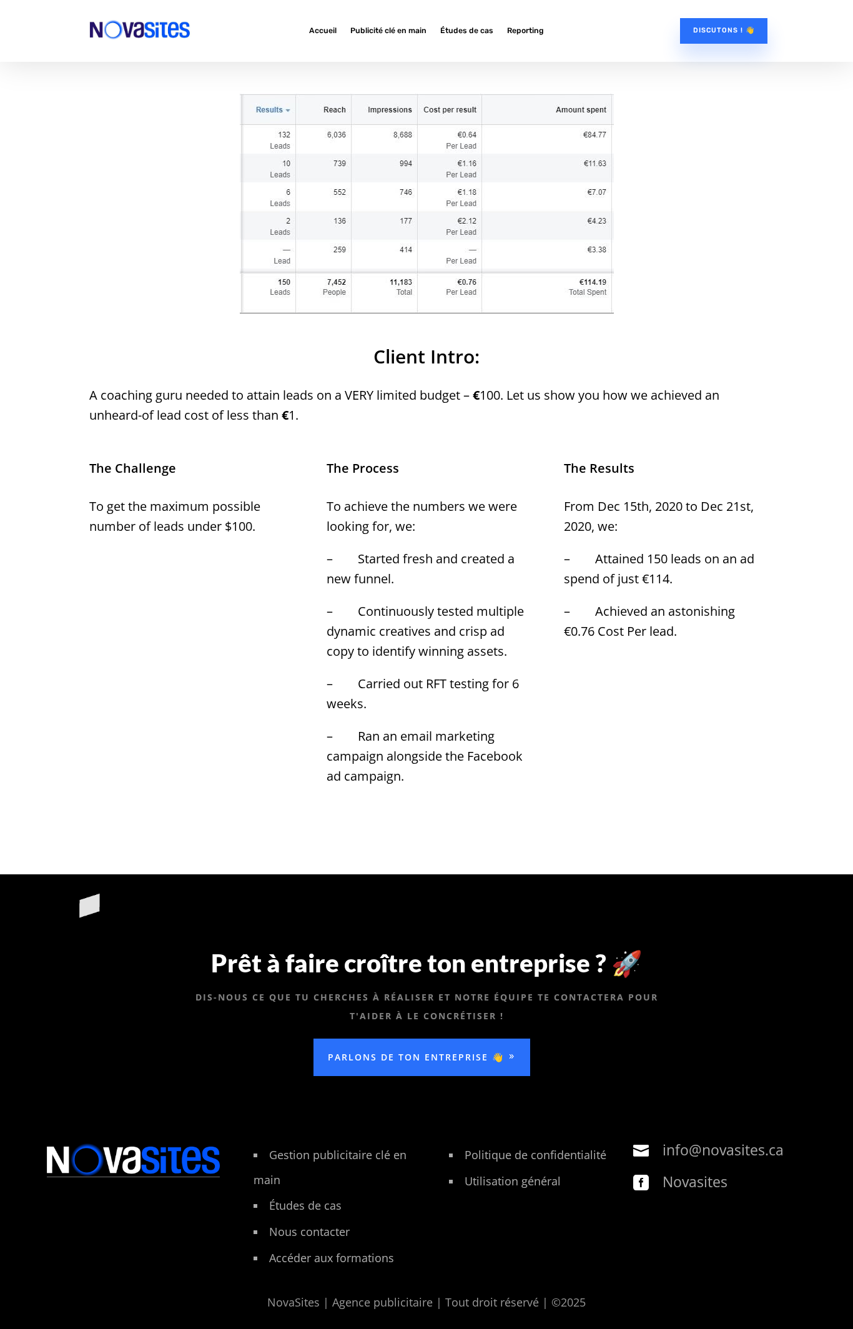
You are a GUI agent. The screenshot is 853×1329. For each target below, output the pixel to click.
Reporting (525, 30)
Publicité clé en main (388, 30)
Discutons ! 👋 (724, 30)
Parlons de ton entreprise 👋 (416, 1057)
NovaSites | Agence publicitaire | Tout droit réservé (404, 1302)
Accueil (323, 30)
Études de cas (466, 30)
